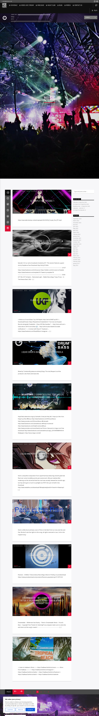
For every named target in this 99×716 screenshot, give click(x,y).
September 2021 (77, 244)
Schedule (14, 5)
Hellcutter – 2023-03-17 (79, 208)
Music (28, 191)
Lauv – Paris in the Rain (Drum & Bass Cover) (42, 511)
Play (95, 10)
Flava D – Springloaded (42, 300)
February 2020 (76, 261)
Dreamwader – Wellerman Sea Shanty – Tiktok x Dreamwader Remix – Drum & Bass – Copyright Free (42, 600)
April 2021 (75, 253)
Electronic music (20, 191)
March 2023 (76, 220)
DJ (13, 191)
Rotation (34, 191)
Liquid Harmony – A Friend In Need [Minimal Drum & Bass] (42, 455)
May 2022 (75, 228)
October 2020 (76, 259)
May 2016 (75, 265)
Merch (68, 5)
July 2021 (75, 248)
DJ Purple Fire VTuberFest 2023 (81, 204)
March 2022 (76, 232)
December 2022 (77, 222)
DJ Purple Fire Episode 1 (42, 201)
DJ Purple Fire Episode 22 (79, 210)
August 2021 (76, 246)
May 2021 (75, 251)
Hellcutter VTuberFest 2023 (80, 202)
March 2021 (76, 255)
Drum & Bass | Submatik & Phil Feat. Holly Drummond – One (42, 396)
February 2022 (76, 234)
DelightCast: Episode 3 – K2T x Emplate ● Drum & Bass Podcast (42, 242)
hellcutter (16, 211)
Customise (10, 709)
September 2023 (77, 218)
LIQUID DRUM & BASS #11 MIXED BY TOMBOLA (42, 352)
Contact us (78, 5)
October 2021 (76, 242)
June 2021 (75, 250)
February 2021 (76, 257)
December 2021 (77, 238)
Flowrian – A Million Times (42, 555)
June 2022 (75, 226)
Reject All (20, 709)
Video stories (32, 231)
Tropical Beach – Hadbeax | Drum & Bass (42, 648)
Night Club (51, 5)
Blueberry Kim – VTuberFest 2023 (81, 206)
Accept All (30, 709)
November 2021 (77, 240)
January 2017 (76, 263)
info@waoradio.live (7, 1)
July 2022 (75, 224)
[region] (20, 705)
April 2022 (75, 230)
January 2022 (76, 236)
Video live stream (27, 5)
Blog (60, 5)
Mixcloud (41, 5)
